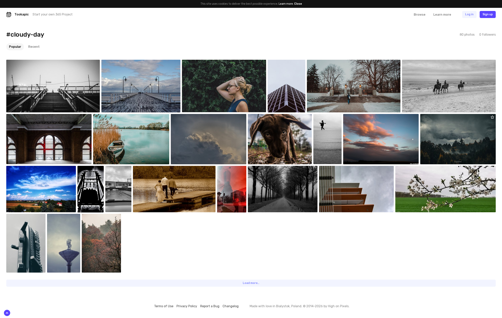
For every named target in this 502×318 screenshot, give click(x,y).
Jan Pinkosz (412, 168)
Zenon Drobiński (112, 117)
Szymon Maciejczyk (191, 117)
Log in (469, 14)
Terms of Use (163, 306)
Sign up (488, 14)
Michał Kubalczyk (26, 62)
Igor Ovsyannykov (26, 216)
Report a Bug (209, 306)
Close (298, 3)
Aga (355, 117)
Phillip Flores (336, 168)
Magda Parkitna (25, 168)
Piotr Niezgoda (25, 117)
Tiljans (261, 168)
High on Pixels (338, 306)
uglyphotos (437, 117)
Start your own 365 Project (53, 14)
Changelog (231, 306)
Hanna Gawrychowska (124, 62)
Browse (420, 14)
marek (146, 168)
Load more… (251, 283)
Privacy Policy (186, 306)
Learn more (286, 3)
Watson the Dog (267, 117)
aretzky (416, 62)
